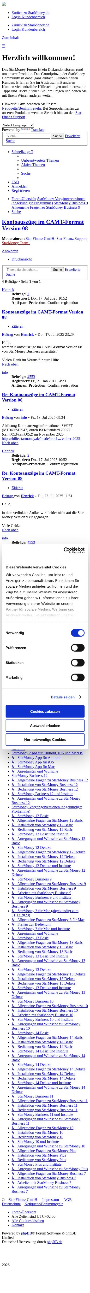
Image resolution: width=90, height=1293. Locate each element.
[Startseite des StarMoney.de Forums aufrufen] (4, 4)
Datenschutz (11, 1204)
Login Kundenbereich (28, 17)
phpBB (26, 1233)
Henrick (8, 290)
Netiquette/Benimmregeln (21, 108)
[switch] (77, 648)
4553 (31, 377)
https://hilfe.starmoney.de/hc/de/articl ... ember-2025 (41, 439)
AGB (67, 1200)
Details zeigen (63, 697)
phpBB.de (54, 1242)
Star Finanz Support (71, 238)
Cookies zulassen (45, 711)
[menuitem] (40, 160)
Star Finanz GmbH (40, 238)
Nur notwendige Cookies (45, 740)
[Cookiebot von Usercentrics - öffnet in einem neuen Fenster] (64, 550)
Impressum (50, 1200)
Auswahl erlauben (45, 725)
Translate (37, 130)
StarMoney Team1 (16, 243)
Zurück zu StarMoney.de (30, 13)
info (5, 372)
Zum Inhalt (10, 37)
